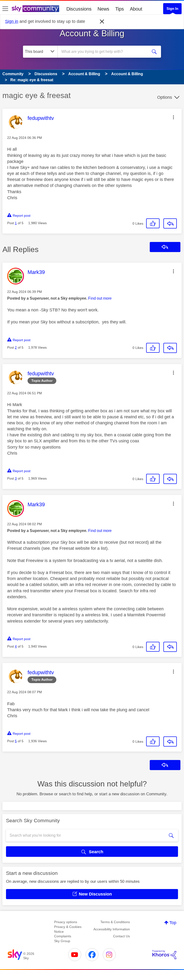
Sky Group (62, 941)
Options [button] (164, 97)
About (136, 9)
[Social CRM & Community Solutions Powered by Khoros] (164, 954)
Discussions (79, 9)
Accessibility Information (111, 929)
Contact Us (121, 936)
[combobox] (104, 52)
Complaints (62, 936)
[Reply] (170, 223)
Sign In (172, 8)
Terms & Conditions (115, 922)
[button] (173, 117)
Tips (119, 9)
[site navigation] (5, 9)
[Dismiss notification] (102, 21)
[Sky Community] (35, 8)
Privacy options (65, 922)
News (103, 9)
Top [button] (172, 922)
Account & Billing (92, 33)
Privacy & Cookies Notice (67, 929)
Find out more (100, 298)
